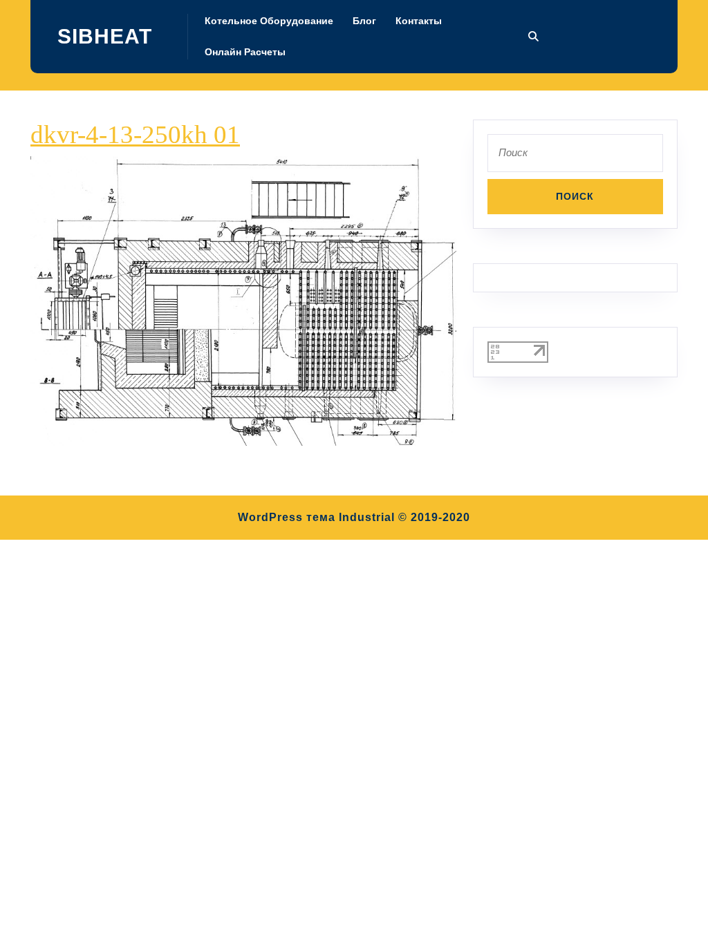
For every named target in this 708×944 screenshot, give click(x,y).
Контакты (418, 20)
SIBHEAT (104, 36)
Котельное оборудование (269, 20)
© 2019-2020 (434, 517)
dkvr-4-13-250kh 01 (135, 134)
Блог (364, 20)
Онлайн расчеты (245, 51)
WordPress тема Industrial (316, 517)
